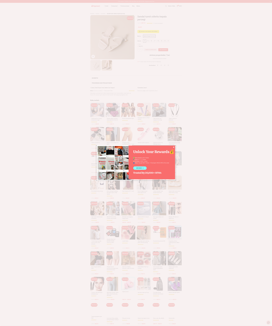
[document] (136, 163)
